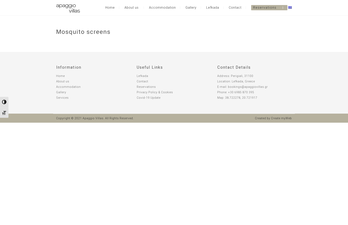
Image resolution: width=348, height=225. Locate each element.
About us (131, 7)
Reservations (265, 7)
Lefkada (212, 7)
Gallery (191, 7)
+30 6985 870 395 (241, 92)
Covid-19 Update (149, 97)
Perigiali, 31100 (242, 76)
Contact (235, 7)
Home (110, 7)
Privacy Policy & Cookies (155, 92)
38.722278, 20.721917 (241, 97)
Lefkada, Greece (243, 81)
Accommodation (162, 7)
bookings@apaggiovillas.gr (248, 86)
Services (62, 97)
